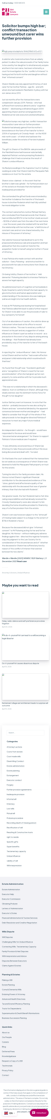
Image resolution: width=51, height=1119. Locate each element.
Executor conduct (14, 780)
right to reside (13, 837)
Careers (5, 1042)
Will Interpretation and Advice (14, 956)
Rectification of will (15, 827)
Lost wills (10, 808)
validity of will (12, 861)
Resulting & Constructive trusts (20, 832)
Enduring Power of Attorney (13, 994)
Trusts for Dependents (11, 1008)
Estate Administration (11, 889)
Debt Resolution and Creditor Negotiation (19, 922)
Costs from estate (15, 751)
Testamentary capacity (16, 851)
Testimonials (7, 1065)
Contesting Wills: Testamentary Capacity (19, 946)
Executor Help (8, 894)
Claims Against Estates (11, 965)
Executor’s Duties (9, 913)
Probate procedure (15, 818)
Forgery (10, 785)
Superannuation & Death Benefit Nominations (20, 1013)
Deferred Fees (8, 1051)
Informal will (11, 799)
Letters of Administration (12, 908)
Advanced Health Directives (13, 999)
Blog (4, 1046)
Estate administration (15, 766)
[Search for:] (25, 732)
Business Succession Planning (14, 1018)
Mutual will (11, 813)
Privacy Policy (7, 1070)
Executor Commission (11, 899)
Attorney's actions (9, 573)
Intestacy (11, 804)
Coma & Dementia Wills (11, 989)
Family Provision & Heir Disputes (15, 951)
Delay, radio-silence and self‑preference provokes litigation (23, 622)
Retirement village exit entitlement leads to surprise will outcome (25, 704)
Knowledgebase (9, 1056)
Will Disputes (7, 937)
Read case (22, 561)
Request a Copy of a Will (12, 1061)
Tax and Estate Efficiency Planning (16, 1004)
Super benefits (13, 846)
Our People (7, 1037)
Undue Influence (23, 573)
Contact (5, 1075)
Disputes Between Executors (14, 961)
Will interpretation (14, 865)
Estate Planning (8, 985)
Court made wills (14, 756)
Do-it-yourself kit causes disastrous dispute (20, 663)
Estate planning (13, 770)
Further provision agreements (19, 789)
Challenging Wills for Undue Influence (17, 942)
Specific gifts (12, 842)
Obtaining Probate (9, 903)
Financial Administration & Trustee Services (19, 918)
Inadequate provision (15, 794)
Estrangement (13, 775)
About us (5, 1032)
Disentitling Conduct (15, 761)
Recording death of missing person (21, 823)
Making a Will (7, 980)
